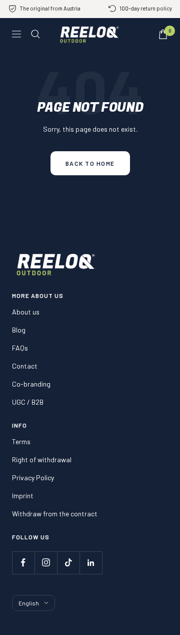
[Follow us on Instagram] (45, 562)
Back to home (90, 163)
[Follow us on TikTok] (68, 562)
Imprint (23, 495)
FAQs (20, 348)
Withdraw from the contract (55, 513)
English (28, 602)
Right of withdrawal (42, 459)
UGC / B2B (28, 402)
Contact (25, 366)
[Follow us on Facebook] (23, 562)
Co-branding (31, 384)
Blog (19, 330)
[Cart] (163, 34)
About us (26, 311)
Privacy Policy (33, 477)
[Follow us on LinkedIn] (91, 562)
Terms (21, 441)
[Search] (35, 34)
